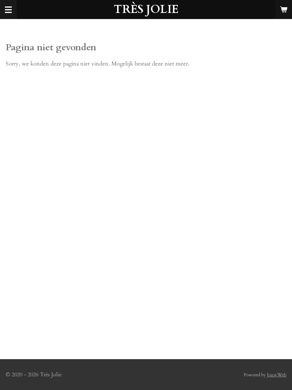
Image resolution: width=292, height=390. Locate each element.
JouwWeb (276, 375)
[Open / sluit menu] (8, 9)
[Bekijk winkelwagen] (283, 9)
